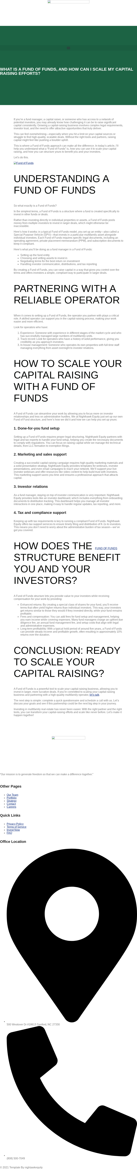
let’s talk (94, 694)
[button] (68, 48)
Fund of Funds (106, 548)
